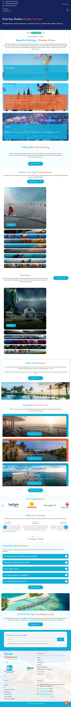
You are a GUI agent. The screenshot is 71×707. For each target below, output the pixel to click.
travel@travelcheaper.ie (46, 694)
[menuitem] (65, 4)
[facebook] (5, 662)
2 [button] (31, 536)
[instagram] (7, 662)
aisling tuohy (35, 522)
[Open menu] (67, 10)
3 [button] (33, 536)
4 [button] (34, 536)
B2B (52, 696)
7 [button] (39, 536)
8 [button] (41, 536)
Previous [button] (5, 527)
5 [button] (36, 536)
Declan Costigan (63, 522)
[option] (9, 505)
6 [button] (38, 536)
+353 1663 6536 (9, 3)
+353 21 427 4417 (10, 1)
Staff (5, 675)
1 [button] (29, 536)
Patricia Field (8, 522)
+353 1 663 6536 (44, 691)
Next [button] (66, 527)
